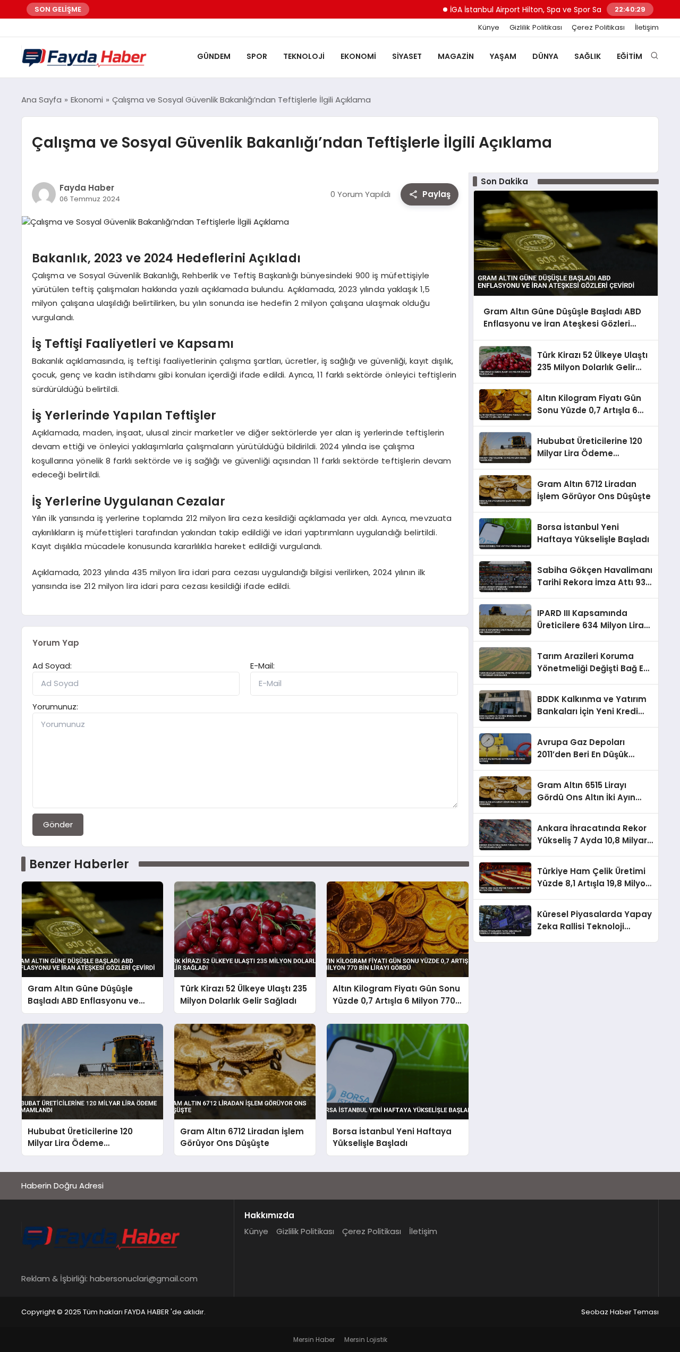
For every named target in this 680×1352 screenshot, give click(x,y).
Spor (256, 56)
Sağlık (587, 56)
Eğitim (629, 56)
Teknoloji (304, 56)
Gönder (58, 824)
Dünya (545, 56)
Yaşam (503, 56)
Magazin (456, 56)
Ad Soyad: (52, 665)
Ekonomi (358, 56)
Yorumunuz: (55, 706)
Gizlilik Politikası (535, 27)
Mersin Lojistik (365, 1339)
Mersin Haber (314, 1339)
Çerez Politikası (598, 27)
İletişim (647, 27)
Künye (488, 27)
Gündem (214, 56)
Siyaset (407, 56)
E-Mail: (262, 665)
